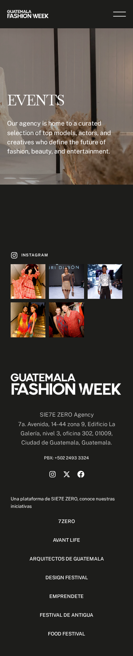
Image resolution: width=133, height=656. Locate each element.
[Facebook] (80, 474)
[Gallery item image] (28, 281)
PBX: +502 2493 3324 (66, 457)
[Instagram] (52, 474)
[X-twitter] (66, 474)
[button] (29, 255)
